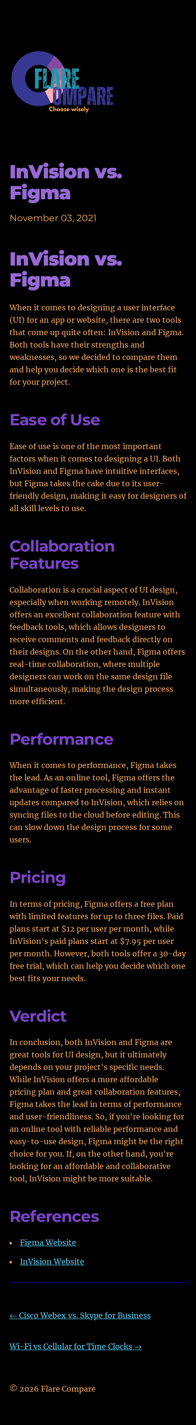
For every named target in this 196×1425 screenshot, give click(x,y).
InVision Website (52, 1261)
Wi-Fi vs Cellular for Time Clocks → (76, 1346)
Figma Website (48, 1242)
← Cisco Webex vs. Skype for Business (80, 1315)
